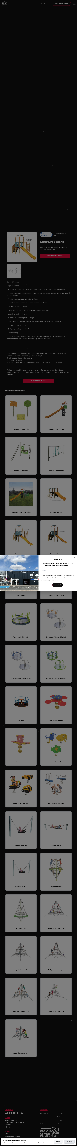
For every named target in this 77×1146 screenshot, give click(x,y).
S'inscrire (57, 585)
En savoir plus (41, 1142)
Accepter (69, 1141)
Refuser (58, 1141)
